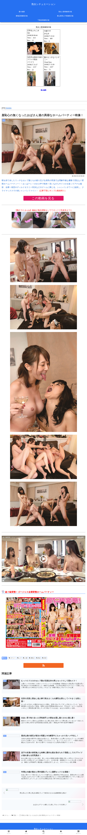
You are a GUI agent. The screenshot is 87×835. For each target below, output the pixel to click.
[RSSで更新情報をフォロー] (43, 665)
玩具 (45, 658)
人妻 (26, 658)
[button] (80, 432)
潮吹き (33, 658)
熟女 (5, 658)
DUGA (8, 108)
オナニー (13, 658)
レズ (20, 658)
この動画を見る (43, 198)
